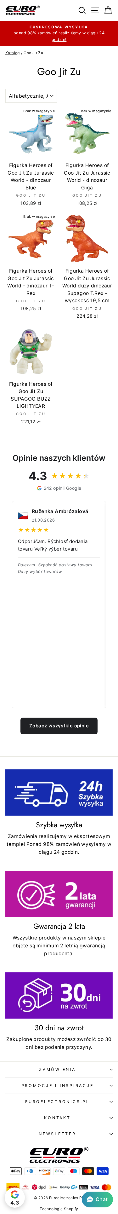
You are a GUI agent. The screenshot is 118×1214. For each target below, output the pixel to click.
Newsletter (57, 1133)
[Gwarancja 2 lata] (59, 894)
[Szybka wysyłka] (59, 792)
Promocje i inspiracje (57, 1085)
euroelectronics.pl (57, 1101)
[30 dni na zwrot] (59, 995)
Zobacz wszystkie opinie (59, 726)
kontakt (57, 1117)
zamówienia (57, 1069)
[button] (97, 1199)
